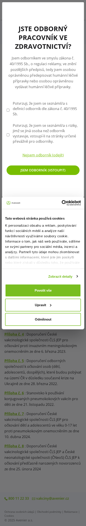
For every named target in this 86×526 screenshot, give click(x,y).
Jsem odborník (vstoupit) (43, 170)
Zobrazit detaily (60, 276)
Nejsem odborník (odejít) (43, 155)
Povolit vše (43, 290)
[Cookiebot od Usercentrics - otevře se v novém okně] (62, 203)
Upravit (40, 305)
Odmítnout (43, 319)
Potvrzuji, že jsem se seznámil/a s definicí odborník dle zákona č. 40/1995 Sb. (45, 108)
